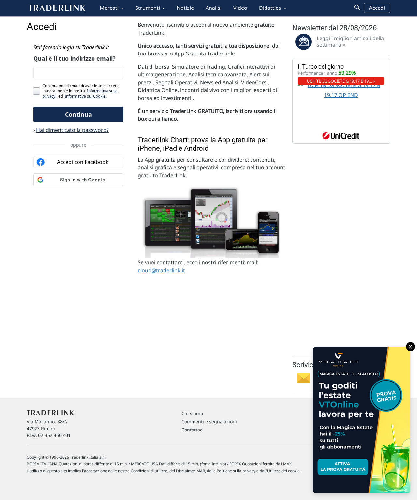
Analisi (214, 7)
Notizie (185, 7)
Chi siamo (192, 413)
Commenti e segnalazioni (209, 421)
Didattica (270, 7)
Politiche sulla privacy (236, 471)
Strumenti (147, 7)
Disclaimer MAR (190, 471)
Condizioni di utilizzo (149, 471)
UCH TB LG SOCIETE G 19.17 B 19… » (341, 81)
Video (240, 7)
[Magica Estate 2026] (361, 420)
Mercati (109, 7)
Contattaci (192, 430)
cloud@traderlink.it (161, 270)
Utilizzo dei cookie (283, 471)
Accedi (377, 7)
